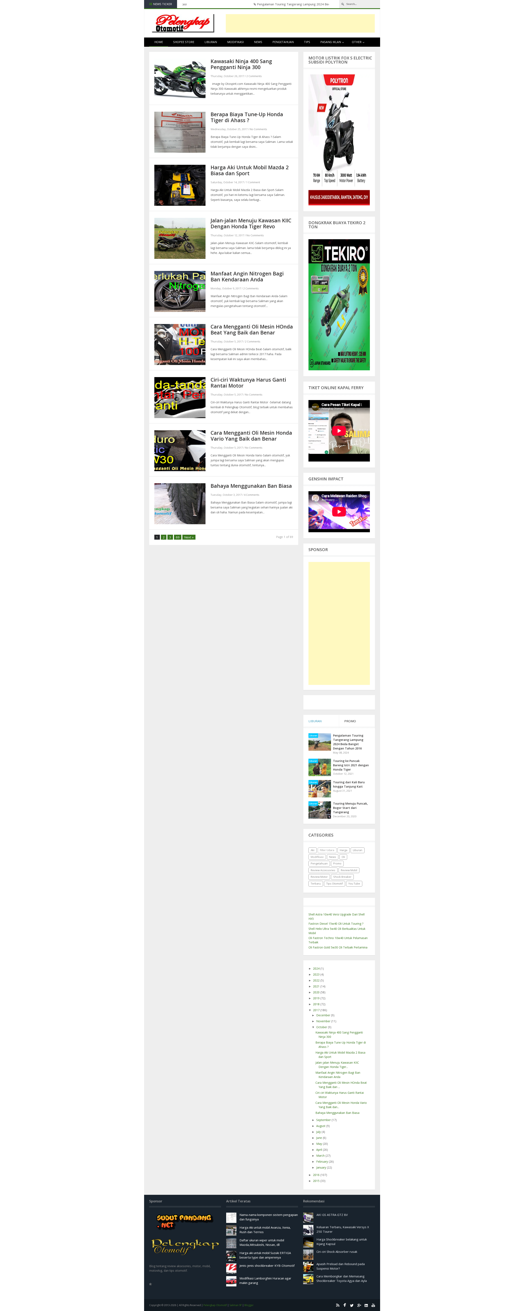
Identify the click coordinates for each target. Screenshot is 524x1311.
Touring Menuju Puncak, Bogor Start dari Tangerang (350, 808)
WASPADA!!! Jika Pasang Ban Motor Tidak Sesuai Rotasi (223, 4)
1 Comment (253, 182)
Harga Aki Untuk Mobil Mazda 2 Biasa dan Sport (250, 170)
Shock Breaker (342, 877)
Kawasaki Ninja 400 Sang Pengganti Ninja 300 (241, 64)
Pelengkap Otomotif (215, 1305)
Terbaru (316, 883)
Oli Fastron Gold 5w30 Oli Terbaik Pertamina (337, 947)
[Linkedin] (366, 1305)
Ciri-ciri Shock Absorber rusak (336, 1252)
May (319, 1144)
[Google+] (359, 1305)
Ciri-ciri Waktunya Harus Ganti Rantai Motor (248, 382)
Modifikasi (235, 42)
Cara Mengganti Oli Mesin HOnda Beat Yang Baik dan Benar (252, 329)
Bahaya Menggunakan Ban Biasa (251, 485)
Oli (343, 857)
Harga (343, 850)
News (258, 42)
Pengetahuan (283, 42)
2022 (316, 980)
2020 (316, 992)
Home (158, 42)
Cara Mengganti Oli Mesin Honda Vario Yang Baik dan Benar (251, 435)
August (321, 1126)
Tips (307, 42)
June (319, 1138)
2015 (316, 1181)
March (320, 1156)
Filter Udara (327, 850)
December (323, 1015)
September (324, 1120)
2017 (316, 1010)
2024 (316, 968)
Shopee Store (183, 42)
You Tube (354, 883)
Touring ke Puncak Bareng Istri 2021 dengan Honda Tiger (351, 765)
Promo (337, 863)
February (322, 1161)
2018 (316, 1004)
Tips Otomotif (334, 883)
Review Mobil (349, 870)
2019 (316, 998)
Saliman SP (235, 1305)
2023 (316, 974)
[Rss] (337, 1305)
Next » (189, 537)
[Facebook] (345, 1305)
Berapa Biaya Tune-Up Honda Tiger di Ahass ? (247, 117)
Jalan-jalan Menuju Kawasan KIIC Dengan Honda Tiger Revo (251, 223)
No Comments (258, 129)
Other (356, 42)
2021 (316, 986)
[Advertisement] (300, 23)
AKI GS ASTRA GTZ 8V (332, 1215)
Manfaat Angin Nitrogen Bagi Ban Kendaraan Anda (247, 276)
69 (178, 537)
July (319, 1132)
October (322, 1027)
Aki (312, 850)
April (319, 1150)
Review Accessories (323, 870)
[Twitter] (352, 1305)
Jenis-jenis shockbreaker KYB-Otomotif (267, 1265)
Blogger (249, 1305)
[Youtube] (373, 1305)
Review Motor (319, 877)
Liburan (210, 42)
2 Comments (254, 76)
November (323, 1021)
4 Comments (251, 495)
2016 (316, 1175)
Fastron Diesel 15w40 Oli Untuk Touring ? (335, 924)
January (321, 1167)
